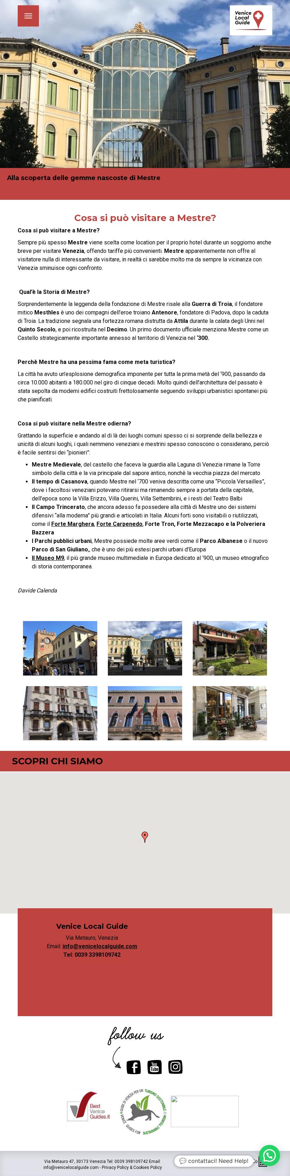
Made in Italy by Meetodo (234, 1161)
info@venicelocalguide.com (100, 946)
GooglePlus (154, 1067)
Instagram (175, 1067)
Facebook (134, 1067)
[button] (145, 837)
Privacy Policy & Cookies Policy (132, 1167)
